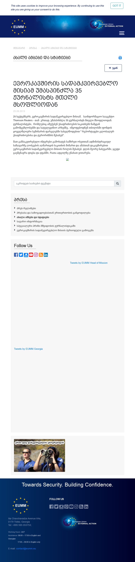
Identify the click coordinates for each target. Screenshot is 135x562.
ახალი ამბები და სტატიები (59, 48)
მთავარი (19, 48)
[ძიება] (117, 183)
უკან (114, 68)
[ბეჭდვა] (120, 58)
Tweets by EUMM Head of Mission (89, 262)
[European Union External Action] (77, 521)
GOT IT (117, 6)
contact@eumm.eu (26, 548)
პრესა (33, 48)
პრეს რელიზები (26, 208)
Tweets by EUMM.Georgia (28, 349)
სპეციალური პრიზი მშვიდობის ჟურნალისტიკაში (46, 226)
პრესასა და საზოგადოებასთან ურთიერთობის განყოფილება (53, 212)
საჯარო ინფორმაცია (29, 221)
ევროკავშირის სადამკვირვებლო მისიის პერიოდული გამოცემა (55, 230)
